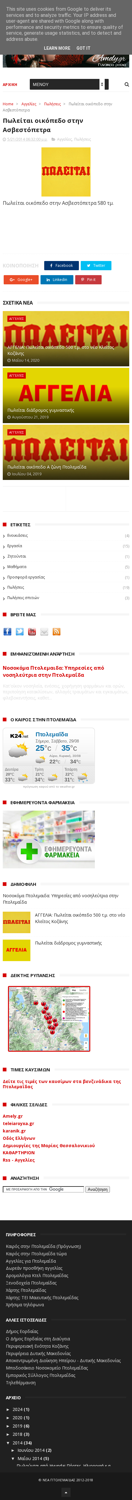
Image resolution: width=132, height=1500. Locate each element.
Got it (83, 48)
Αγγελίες (28, 104)
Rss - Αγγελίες (19, 1160)
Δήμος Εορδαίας (22, 1331)
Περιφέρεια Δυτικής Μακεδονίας (38, 1353)
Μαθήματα (16, 566)
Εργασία (14, 545)
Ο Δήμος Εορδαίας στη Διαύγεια (38, 1339)
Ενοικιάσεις (17, 535)
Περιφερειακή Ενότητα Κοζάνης (37, 1346)
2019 (18, 1426)
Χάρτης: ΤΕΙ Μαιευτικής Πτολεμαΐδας (42, 1297)
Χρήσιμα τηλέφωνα (25, 1304)
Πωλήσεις (52, 104)
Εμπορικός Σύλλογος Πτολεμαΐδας (40, 1375)
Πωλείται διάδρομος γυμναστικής (40, 410)
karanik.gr (14, 1131)
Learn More (57, 48)
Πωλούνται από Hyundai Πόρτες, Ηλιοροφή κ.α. (64, 1466)
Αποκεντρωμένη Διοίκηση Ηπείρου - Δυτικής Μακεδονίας (63, 1360)
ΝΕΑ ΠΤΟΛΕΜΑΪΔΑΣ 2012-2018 (68, 1480)
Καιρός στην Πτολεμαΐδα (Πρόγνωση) (43, 1246)
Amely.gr (13, 1116)
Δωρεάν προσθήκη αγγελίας (34, 1268)
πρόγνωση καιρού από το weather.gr (49, 786)
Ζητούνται (16, 556)
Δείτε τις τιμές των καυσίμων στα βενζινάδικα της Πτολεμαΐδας (62, 1083)
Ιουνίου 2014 (31, 1450)
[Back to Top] (66, 1492)
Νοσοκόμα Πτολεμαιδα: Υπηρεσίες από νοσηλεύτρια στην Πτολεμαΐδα (53, 671)
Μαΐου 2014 (30, 1458)
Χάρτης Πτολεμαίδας (26, 1290)
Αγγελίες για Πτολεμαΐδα (31, 1261)
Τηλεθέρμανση (21, 1382)
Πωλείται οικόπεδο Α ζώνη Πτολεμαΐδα (46, 467)
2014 (18, 1443)
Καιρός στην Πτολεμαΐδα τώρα (36, 1253)
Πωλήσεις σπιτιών (23, 597)
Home (8, 104)
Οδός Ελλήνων (19, 1138)
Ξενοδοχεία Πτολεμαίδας (31, 1283)
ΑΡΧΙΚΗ (10, 84)
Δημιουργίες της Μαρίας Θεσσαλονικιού (49, 1145)
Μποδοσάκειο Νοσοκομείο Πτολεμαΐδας (47, 1368)
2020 (18, 1417)
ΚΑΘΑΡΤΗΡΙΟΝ (19, 1152)
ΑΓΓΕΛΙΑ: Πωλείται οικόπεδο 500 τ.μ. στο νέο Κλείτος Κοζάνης (60, 350)
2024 (18, 1409)
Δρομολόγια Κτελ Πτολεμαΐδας (37, 1275)
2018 (18, 1434)
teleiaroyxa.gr (18, 1123)
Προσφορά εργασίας (26, 577)
